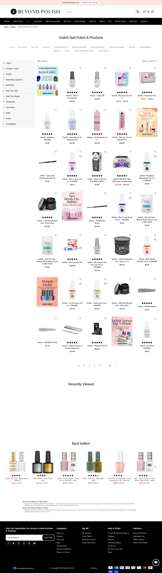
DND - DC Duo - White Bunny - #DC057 (17, 479)
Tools (67, 51)
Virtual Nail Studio (88, 543)
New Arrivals (18, 21)
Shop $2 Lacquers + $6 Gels (89, 2)
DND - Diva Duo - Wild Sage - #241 (94, 479)
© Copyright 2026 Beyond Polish (62, 568)
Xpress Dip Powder (116, 47)
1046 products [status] (42, 61)
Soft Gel (34, 47)
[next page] (115, 365)
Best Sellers (81, 443)
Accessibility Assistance (25, 568)
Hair (109, 21)
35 (110, 365)
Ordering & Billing (114, 543)
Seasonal (10, 102)
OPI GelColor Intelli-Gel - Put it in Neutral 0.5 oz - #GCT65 (119, 479)
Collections (133, 21)
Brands (7, 21)
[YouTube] (34, 543)
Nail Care (92, 21)
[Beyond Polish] (36, 12)
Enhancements (146, 47)
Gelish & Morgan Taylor (84, 51)
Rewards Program (89, 539)
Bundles (57, 51)
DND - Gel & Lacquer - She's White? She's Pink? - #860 (144, 479)
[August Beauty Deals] (146, 122)
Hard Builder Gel (98, 47)
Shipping (111, 536)
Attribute (10, 85)
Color (8, 63)
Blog (58, 543)
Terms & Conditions (64, 549)
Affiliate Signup (138, 539)
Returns (111, 539)
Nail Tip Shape (13, 96)
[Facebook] (8, 543)
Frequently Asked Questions (118, 533)
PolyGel (46, 47)
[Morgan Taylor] (47, 292)
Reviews (60, 536)
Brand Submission (140, 533)
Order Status (87, 536)
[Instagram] (18, 543)
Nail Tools (67, 21)
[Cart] (152, 11)
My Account (86, 533)
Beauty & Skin (120, 21)
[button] (149, 61)
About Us (60, 533)
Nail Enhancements (53, 21)
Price (8, 118)
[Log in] (148, 11)
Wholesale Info (138, 536)
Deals (110, 552)
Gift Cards (60, 539)
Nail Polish (38, 21)
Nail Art (102, 21)
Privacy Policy (62, 546)
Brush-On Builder (79, 47)
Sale (28, 21)
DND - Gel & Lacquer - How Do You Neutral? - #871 (68, 479)
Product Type (12, 68)
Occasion (10, 107)
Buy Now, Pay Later (115, 549)
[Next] (155, 466)
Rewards (144, 21)
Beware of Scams (63, 552)
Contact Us (112, 546)
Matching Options (14, 80)
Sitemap (94, 568)
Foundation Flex (60, 47)
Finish (9, 74)
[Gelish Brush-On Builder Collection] (72, 206)
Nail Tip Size (12, 91)
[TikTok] (29, 543)
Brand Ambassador (140, 543)
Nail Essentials (79, 21)
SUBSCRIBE (48, 537)
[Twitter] (13, 543)
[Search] (137, 11)
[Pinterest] (24, 543)
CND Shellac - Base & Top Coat (43, 479)
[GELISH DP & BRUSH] (122, 331)
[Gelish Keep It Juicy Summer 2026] (47, 81)
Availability (11, 124)
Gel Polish (22, 47)
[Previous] (7, 466)
